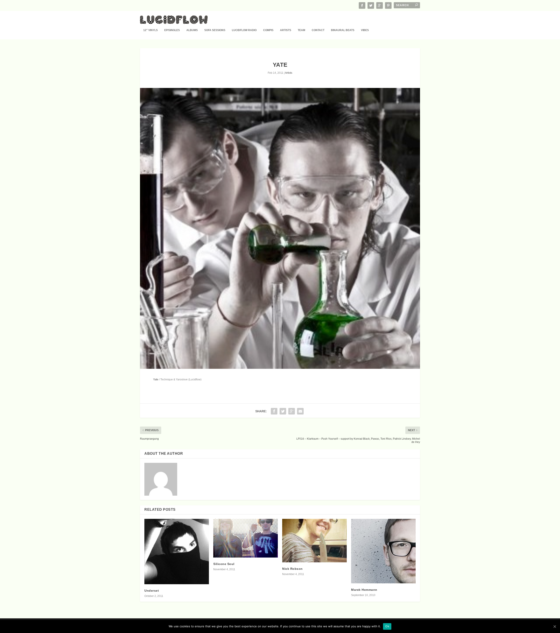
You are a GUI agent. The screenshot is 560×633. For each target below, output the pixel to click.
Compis (268, 30)
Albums (192, 30)
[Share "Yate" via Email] (300, 411)
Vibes (365, 30)
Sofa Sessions (214, 30)
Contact (318, 30)
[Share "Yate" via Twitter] (282, 411)
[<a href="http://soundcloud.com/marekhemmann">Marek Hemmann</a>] (383, 551)
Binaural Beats (342, 30)
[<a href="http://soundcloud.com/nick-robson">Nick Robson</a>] (314, 540)
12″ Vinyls (150, 30)
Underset (151, 590)
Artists (285, 30)
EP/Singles (172, 30)
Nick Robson (292, 568)
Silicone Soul (223, 564)
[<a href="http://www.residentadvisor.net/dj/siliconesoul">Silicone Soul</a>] (245, 538)
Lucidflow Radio (244, 30)
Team (301, 30)
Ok (387, 626)
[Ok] (554, 626)
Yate (155, 379)
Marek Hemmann (364, 589)
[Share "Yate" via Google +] (291, 411)
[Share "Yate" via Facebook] (274, 411)
